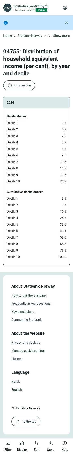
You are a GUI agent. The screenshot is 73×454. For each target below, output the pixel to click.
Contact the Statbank (26, 320)
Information (22, 85)
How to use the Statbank (28, 295)
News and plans (22, 312)
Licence (16, 359)
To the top (29, 421)
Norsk (15, 381)
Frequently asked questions (30, 303)
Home (7, 36)
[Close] (66, 23)
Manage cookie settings (28, 351)
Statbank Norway (29, 36)
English (16, 390)
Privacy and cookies (25, 342)
